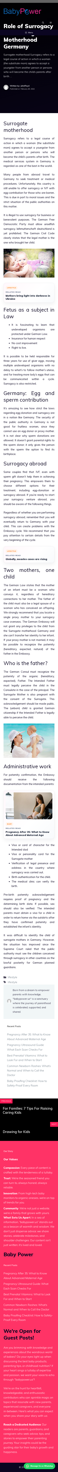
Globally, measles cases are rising (26, 559)
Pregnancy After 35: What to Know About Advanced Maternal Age (27, 833)
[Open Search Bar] (43, 22)
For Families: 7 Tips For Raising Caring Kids (28, 1110)
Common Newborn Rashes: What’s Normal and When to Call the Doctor (29, 1070)
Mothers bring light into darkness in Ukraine (28, 297)
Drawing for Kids (16, 1132)
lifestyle (12, 977)
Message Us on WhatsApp (41, 1466)
